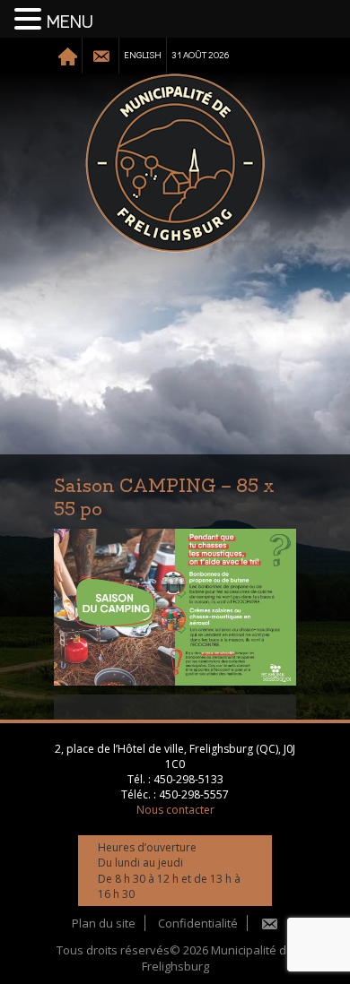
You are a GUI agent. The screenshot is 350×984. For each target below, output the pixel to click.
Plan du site (104, 923)
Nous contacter (175, 809)
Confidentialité (198, 923)
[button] (30, 19)
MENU (70, 22)
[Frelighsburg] (175, 163)
